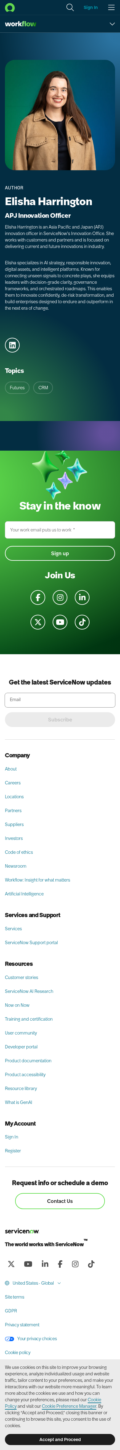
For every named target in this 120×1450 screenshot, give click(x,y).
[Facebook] (60, 1264)
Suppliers (14, 824)
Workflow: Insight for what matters (37, 880)
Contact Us (60, 1201)
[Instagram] (75, 1264)
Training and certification (29, 1019)
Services (13, 929)
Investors (14, 838)
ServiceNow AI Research (29, 991)
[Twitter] (11, 1264)
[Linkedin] (45, 1264)
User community (21, 1033)
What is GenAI (18, 1102)
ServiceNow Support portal (31, 942)
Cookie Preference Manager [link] (69, 1406)
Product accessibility (25, 1074)
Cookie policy (17, 1352)
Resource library (21, 1088)
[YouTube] (28, 1264)
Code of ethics (19, 852)
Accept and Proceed (60, 1439)
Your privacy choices (37, 1338)
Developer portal (21, 1047)
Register (13, 1151)
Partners (13, 810)
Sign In (11, 1137)
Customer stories (21, 977)
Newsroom (15, 866)
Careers (13, 783)
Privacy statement (22, 1325)
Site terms (14, 1297)
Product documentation (28, 1061)
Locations (14, 796)
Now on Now (17, 1005)
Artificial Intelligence (24, 894)
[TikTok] (91, 1264)
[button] (70, 7)
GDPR (11, 1311)
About (11, 769)
